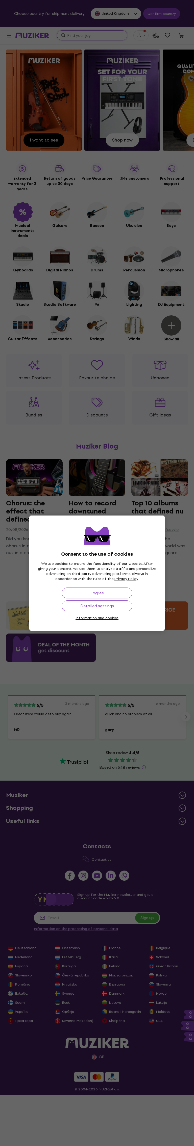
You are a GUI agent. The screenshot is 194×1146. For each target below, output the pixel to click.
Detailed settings (97, 606)
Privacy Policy (126, 579)
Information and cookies (97, 618)
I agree (97, 593)
